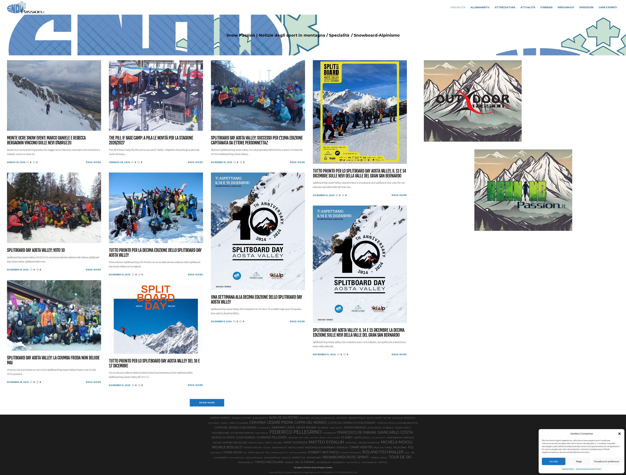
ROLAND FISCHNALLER (383, 452)
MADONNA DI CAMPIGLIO (400, 437)
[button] (619, 433)
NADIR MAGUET (279, 447)
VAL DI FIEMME (305, 462)
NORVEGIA (342, 447)
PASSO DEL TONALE (383, 447)
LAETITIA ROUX (361, 437)
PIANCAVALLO (216, 453)
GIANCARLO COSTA (395, 432)
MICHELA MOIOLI (396, 442)
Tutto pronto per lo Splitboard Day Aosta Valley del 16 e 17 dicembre (154, 363)
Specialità (339, 35)
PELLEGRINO (400, 447)
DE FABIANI (323, 428)
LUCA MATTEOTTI (378, 438)
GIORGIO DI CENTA (223, 437)
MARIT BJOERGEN (295, 442)
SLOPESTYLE (298, 457)
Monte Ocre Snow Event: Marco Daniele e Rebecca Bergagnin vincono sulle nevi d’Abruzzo (46, 140)
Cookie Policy (568, 469)
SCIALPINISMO (221, 457)
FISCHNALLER (329, 433)
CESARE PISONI (280, 422)
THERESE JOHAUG (379, 457)
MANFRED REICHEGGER (235, 442)
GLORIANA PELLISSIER (271, 437)
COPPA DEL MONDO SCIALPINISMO (235, 427)
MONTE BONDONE (253, 447)
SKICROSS (286, 457)
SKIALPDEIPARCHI (272, 457)
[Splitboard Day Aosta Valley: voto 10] (54, 207)
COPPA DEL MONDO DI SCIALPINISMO (351, 422)
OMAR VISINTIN (361, 447)
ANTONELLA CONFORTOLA (323, 418)
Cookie (329, 467)
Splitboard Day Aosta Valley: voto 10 (36, 250)
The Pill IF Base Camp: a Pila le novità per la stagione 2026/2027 (151, 140)
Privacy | (321, 467)
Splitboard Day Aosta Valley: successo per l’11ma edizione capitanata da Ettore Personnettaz (257, 140)
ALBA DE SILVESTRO (283, 417)
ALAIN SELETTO (260, 418)
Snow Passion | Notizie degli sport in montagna (275, 35)
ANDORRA (305, 418)
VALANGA (289, 462)
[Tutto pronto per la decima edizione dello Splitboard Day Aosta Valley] (156, 207)
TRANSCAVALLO (245, 462)
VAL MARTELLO (353, 462)
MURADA (267, 448)
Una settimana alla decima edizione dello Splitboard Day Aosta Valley (256, 300)
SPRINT (363, 457)
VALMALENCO (338, 462)
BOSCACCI (409, 417)
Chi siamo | (299, 467)
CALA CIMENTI (213, 423)
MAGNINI (217, 442)
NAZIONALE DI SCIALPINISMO (320, 447)
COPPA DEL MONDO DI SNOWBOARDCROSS (397, 423)
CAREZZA (224, 423)
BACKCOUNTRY (374, 418)
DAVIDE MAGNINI (306, 427)
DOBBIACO (388, 427)
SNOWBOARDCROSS (339, 457)
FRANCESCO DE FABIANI (356, 432)
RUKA (407, 453)
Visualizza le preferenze (606, 461)
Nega (579, 461)
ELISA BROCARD (220, 432)
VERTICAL (383, 462)
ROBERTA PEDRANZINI (351, 453)
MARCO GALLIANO (273, 442)
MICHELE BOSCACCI (227, 447)
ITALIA (322, 437)
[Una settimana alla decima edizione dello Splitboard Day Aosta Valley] (258, 231)
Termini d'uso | (310, 467)
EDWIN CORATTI (403, 427)
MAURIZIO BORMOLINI (369, 442)
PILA (245, 453)
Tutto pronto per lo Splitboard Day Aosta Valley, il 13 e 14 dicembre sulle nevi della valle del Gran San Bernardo (359, 173)
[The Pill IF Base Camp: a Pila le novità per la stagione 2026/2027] (156, 95)
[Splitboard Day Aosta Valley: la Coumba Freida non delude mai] (54, 315)
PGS (410, 447)
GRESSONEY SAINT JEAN (298, 438)
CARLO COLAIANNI (238, 423)
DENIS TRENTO (336, 428)
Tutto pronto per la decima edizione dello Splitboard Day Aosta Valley (155, 253)
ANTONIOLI (341, 418)
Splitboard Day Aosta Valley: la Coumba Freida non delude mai (53, 360)
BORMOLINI (397, 418)
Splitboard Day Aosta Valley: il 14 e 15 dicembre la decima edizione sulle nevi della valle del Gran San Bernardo (358, 333)
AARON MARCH (220, 417)
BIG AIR (387, 418)
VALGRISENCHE (323, 462)
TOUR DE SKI (400, 457)
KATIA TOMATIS (333, 438)
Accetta (554, 461)
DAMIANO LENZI (283, 427)
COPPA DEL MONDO (310, 422)
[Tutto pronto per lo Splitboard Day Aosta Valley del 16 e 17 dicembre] (156, 319)
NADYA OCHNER (296, 447)
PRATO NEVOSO (256, 452)
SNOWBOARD (313, 457)
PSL (267, 452)
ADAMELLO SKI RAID (241, 418)
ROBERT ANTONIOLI (324, 452)
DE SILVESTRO (374, 427)
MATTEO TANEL (351, 443)
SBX (413, 452)
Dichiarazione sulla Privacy (588, 469)
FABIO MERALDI (261, 433)
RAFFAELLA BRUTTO (279, 453)
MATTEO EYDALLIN (326, 442)
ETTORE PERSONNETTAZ (242, 433)
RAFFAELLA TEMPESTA (298, 453)
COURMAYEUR (264, 428)
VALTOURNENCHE (369, 462)
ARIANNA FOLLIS (356, 418)
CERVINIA (257, 422)
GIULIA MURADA (245, 437)
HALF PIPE (314, 438)
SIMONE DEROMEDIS (254, 458)
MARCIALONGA (256, 442)
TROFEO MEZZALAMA (269, 462)
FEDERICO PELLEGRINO (296, 432)
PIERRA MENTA (232, 452)
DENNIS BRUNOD (355, 427)
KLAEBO (346, 437)
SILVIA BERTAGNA (236, 458)
